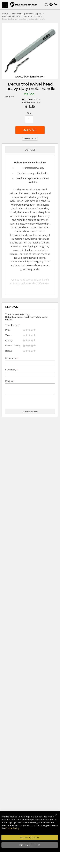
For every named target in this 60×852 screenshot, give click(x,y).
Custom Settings (29, 845)
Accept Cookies (29, 837)
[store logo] (23, 5)
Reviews (11, 306)
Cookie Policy (12, 828)
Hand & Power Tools (11, 16)
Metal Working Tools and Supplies (26, 14)
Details (30, 149)
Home (5, 14)
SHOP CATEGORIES (33, 16)
